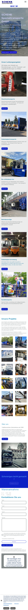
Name (3, 500)
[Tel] (16, 6)
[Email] (15, 6)
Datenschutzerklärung (7, 603)
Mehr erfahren (4, 108)
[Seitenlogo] (7, 2)
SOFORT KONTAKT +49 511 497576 (9, 52)
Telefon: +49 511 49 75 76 (7, 545)
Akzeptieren (6, 608)
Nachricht (3, 517)
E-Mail (3, 506)
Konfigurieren (6, 605)
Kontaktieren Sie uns (14, 483)
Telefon (3, 511)
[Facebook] (11, 6)
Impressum (16, 603)
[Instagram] (13, 6)
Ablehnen (13, 608)
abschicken (14, 541)
